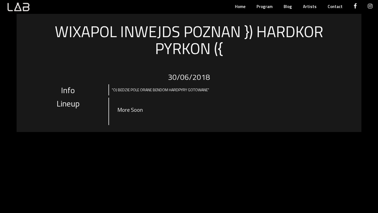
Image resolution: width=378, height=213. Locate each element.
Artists (310, 6)
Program (265, 6)
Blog (288, 6)
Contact (335, 6)
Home (240, 6)
